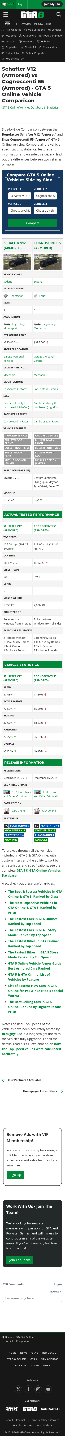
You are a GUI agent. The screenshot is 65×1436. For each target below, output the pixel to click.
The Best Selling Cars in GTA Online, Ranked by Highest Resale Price (34, 1007)
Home (12, 1352)
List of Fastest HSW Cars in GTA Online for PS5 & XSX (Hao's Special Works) (35, 991)
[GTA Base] (32, 15)
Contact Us (22, 1420)
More (46, 1365)
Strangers (28, 41)
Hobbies (46, 41)
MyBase (5, 4)
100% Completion (53, 35)
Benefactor (16, 295)
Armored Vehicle (16, 435)
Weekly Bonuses (15, 59)
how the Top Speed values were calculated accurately (31, 1049)
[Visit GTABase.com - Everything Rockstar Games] (30, 1409)
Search (17, 1425)
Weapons (11, 35)
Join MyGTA (52, 4)
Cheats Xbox (50, 47)
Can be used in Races (15, 421)
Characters (29, 35)
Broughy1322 (12, 1034)
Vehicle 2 (40, 189)
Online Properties (36, 53)
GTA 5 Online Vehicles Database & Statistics (30, 107)
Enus (42, 295)
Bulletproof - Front (14, 442)
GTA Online (44, 23)
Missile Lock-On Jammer (15, 462)
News (23, 1352)
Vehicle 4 (40, 204)
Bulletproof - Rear (14, 454)
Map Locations (36, 29)
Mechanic (9, 375)
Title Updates (13, 29)
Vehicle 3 (14, 204)
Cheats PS (30, 47)
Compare (33, 223)
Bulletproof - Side (17, 447)
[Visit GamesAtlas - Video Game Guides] (50, 1409)
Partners (29, 1425)
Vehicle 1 (14, 189)
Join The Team (19, 1260)
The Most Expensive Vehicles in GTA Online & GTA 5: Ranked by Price (32, 908)
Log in (21, 4)
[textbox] (32, 1299)
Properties (12, 47)
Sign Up (15, 1175)
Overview (25, 23)
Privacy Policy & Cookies (45, 1420)
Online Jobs (12, 53)
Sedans (7, 281)
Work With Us (44, 1425)
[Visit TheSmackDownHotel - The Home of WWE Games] (12, 1409)
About (9, 1420)
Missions (11, 41)
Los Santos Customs (15, 389)
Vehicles (56, 29)
